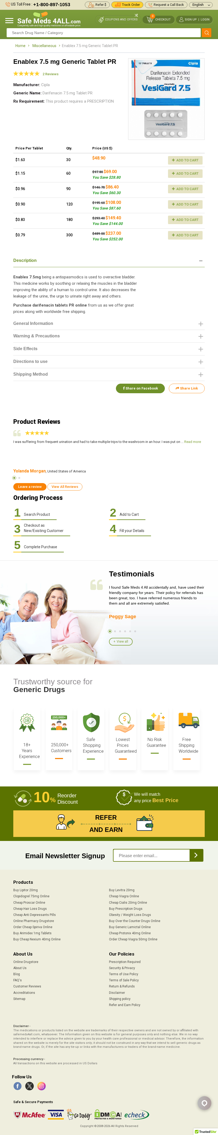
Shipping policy (120, 999)
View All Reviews (65, 487)
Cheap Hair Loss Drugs (30, 909)
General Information (33, 323)
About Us (20, 968)
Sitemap (19, 999)
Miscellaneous (44, 46)
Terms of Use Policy (123, 974)
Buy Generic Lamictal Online (130, 927)
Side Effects (25, 348)
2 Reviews (50, 74)
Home (20, 46)
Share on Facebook (141, 388)
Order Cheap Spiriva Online (32, 927)
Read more (192, 442)
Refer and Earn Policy (124, 1005)
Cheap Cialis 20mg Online (128, 902)
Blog (16, 974)
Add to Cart (187, 160)
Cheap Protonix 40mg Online (130, 933)
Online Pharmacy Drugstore (33, 921)
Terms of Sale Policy (124, 980)
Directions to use (30, 361)
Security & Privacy (122, 968)
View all (122, 641)
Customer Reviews (27, 986)
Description (25, 260)
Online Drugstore (25, 962)
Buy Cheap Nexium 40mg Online (37, 939)
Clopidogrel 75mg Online (31, 896)
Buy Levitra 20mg (122, 890)
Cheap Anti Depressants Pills (34, 915)
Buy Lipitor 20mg (25, 890)
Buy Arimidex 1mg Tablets (32, 933)
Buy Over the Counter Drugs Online (134, 921)
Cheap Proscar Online (29, 902)
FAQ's (17, 980)
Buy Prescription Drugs (125, 909)
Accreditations (24, 993)
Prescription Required (125, 962)
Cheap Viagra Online (124, 896)
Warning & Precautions (36, 336)
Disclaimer (117, 993)
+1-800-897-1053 (51, 4)
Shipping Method (30, 374)
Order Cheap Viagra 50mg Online (133, 939)
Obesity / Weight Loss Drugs (130, 915)
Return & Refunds (122, 986)
